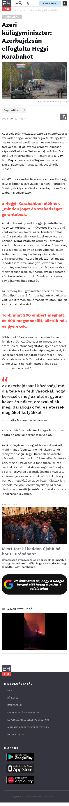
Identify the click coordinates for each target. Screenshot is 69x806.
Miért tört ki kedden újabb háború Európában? (32, 551)
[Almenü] (19, 3)
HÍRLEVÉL (12, 697)
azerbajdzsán (25, 10)
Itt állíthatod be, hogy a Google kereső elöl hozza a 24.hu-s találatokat (39, 584)
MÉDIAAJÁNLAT (15, 734)
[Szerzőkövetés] (23, 110)
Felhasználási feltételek (23, 712)
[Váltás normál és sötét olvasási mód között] (28, 3)
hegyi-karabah (47, 10)
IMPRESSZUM (14, 705)
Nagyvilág (11, 16)
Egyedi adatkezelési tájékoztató (28, 720)
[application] (34, 631)
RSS (9, 690)
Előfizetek (49, 3)
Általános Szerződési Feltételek (28, 727)
